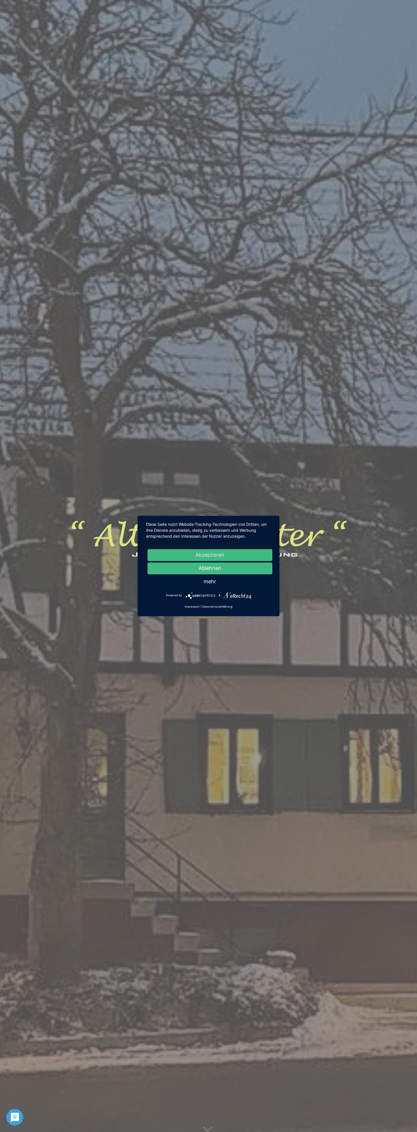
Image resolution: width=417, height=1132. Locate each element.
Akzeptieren (209, 555)
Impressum (192, 606)
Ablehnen (210, 568)
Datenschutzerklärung (217, 606)
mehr (210, 581)
